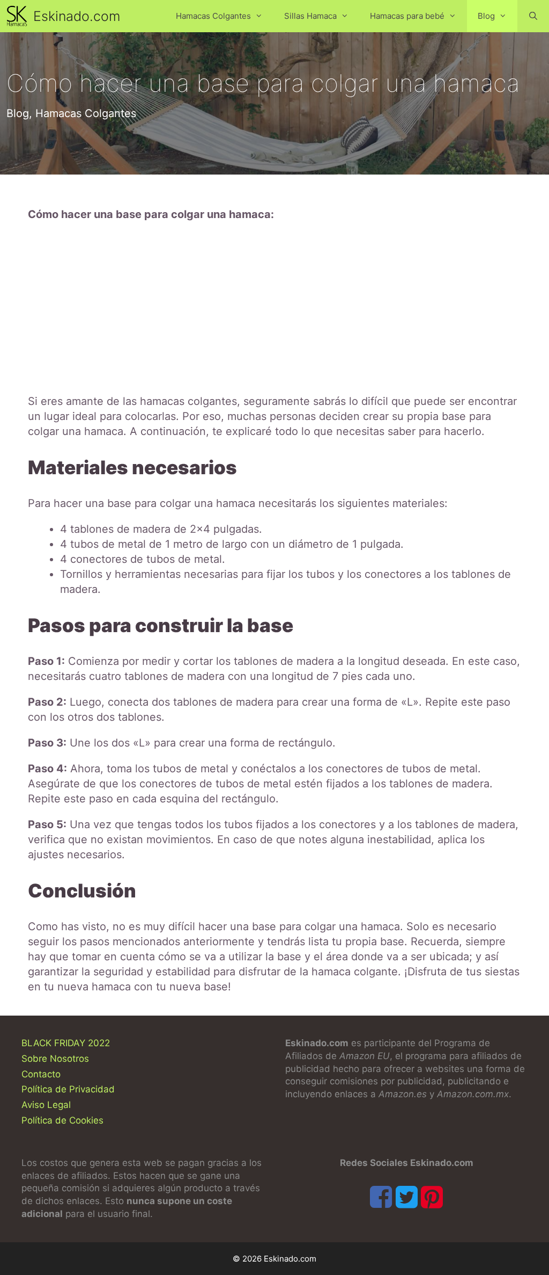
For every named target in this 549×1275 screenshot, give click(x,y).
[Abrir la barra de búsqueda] (533, 16)
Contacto (41, 1074)
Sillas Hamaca (310, 16)
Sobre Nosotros (55, 1058)
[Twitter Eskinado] (407, 1197)
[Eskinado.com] (19, 16)
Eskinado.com (76, 16)
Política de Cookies (62, 1120)
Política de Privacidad (68, 1089)
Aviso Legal (46, 1104)
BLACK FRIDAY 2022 (65, 1043)
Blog (486, 16)
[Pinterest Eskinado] (432, 1197)
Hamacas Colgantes (213, 16)
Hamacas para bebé (407, 16)
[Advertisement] (274, 308)
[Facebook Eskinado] (381, 1197)
